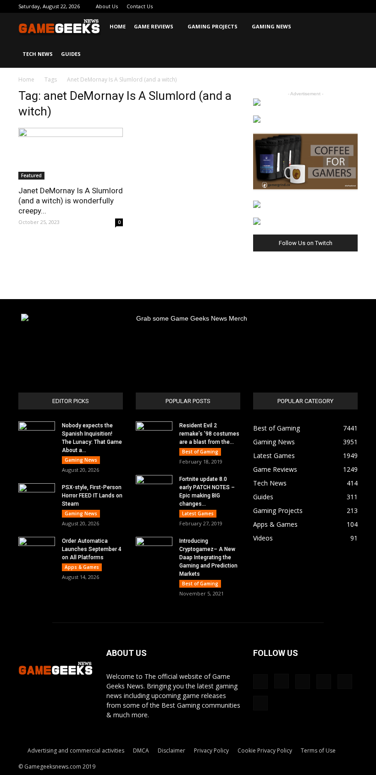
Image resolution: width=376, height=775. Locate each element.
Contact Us (140, 6)
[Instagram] (290, 6)
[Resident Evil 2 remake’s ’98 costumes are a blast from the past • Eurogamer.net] (154, 434)
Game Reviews (153, 26)
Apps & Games (82, 567)
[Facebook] (275, 6)
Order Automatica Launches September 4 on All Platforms (92, 549)
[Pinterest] (305, 6)
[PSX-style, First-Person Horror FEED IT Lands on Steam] (36, 496)
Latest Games (198, 513)
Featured (31, 175)
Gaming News (271, 26)
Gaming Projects (213, 26)
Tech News (37, 53)
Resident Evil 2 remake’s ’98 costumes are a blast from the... (209, 433)
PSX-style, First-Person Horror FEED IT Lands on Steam (92, 495)
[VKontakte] (336, 6)
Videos (263, 538)
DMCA (141, 750)
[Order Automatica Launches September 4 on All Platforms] (36, 549)
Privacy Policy (211, 750)
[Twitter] (320, 6)
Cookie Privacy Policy (265, 750)
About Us (107, 6)
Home (118, 26)
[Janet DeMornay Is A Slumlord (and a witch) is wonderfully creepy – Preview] (70, 154)
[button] (347, 26)
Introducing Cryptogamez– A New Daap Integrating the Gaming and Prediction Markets (208, 557)
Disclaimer (171, 750)
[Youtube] (351, 6)
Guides (71, 53)
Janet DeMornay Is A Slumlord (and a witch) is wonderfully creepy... (70, 200)
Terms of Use (318, 750)
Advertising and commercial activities (76, 750)
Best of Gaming (200, 451)
